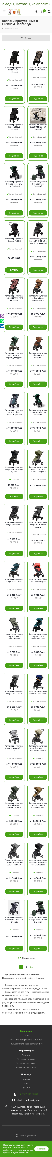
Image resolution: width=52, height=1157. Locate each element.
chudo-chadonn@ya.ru (28, 1100)
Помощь (26, 1055)
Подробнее (14, 98)
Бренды (26, 1087)
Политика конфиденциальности (26, 1039)
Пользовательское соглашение (26, 1043)
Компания (26, 1030)
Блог (26, 1083)
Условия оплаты (26, 1059)
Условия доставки (26, 1063)
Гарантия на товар (26, 1067)
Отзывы (26, 1035)
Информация (26, 1050)
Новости (26, 1078)
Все (31, 967)
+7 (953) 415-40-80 (28, 1093)
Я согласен (41, 1148)
